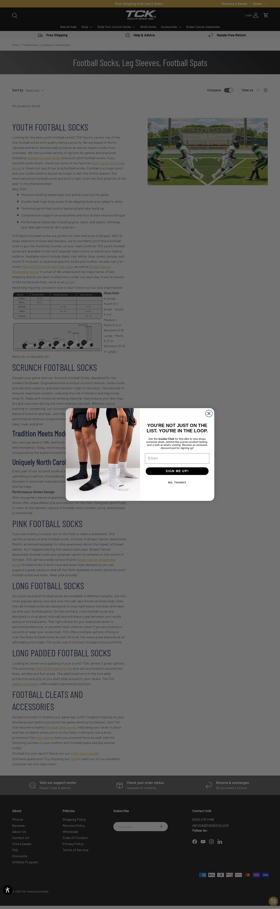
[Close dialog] (209, 413)
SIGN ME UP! (177, 471)
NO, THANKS (177, 482)
